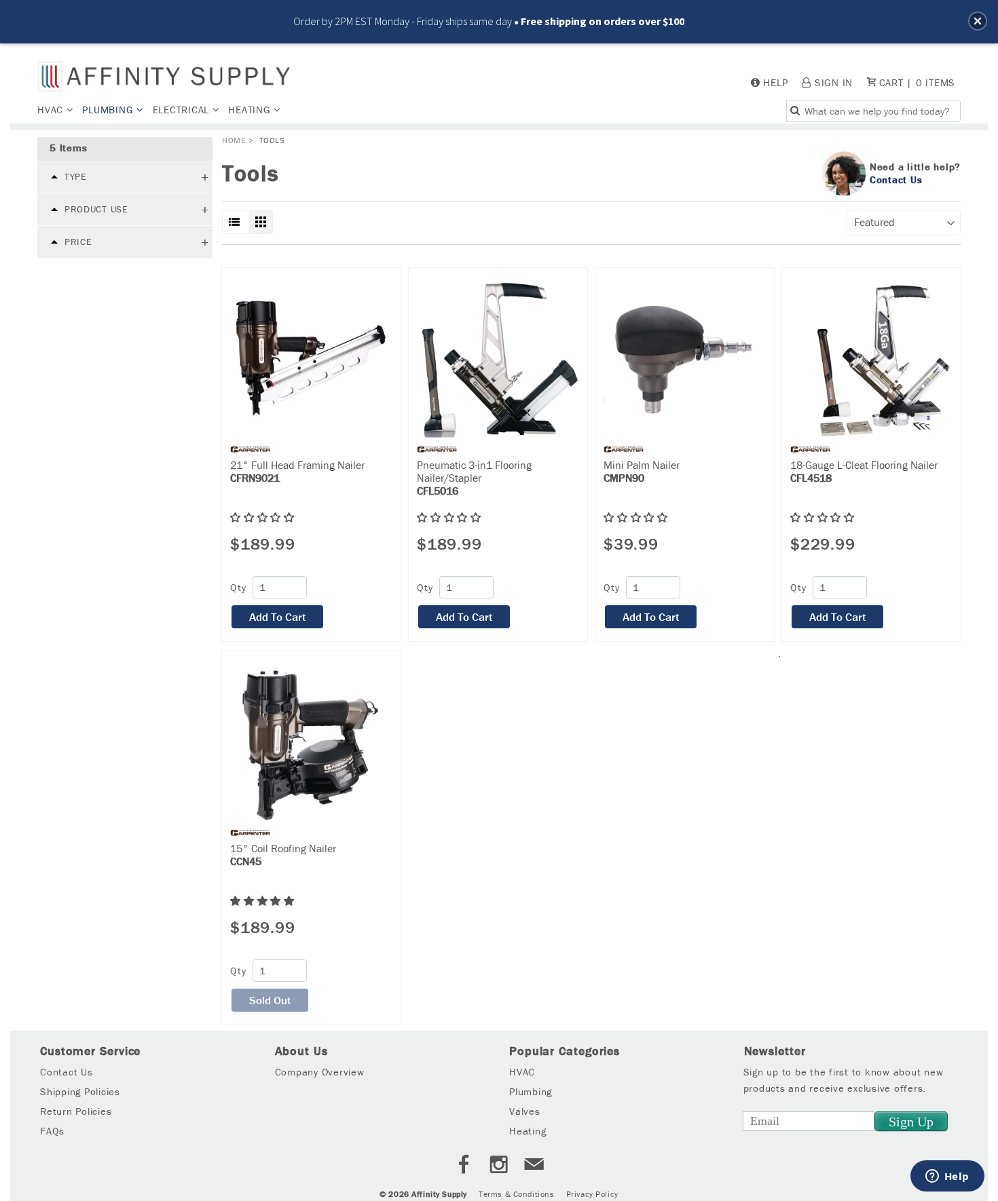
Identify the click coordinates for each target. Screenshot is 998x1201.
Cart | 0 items (915, 82)
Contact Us (896, 178)
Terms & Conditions (516, 1194)
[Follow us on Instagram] (499, 1166)
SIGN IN (834, 82)
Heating (251, 109)
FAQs (52, 1130)
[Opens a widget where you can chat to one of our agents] (947, 1177)
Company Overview (320, 1071)
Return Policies (75, 1111)
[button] (977, 21)
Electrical (182, 109)
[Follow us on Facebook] (463, 1166)
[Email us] (534, 1166)
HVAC (52, 109)
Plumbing (109, 109)
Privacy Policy (592, 1194)
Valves (524, 1111)
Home (234, 140)
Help (775, 82)
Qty (238, 587)
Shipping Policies (80, 1091)
